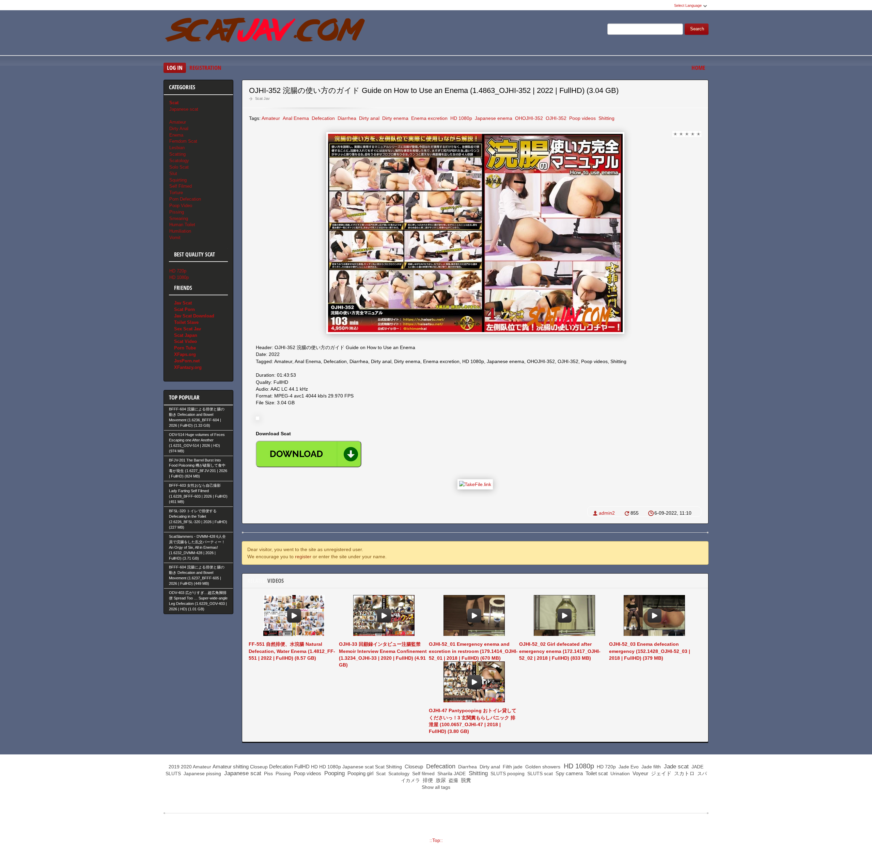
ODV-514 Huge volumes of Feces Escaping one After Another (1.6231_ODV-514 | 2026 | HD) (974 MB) (197, 443)
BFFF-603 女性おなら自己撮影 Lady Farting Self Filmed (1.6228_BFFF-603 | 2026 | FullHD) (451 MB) (198, 493)
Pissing (176, 212)
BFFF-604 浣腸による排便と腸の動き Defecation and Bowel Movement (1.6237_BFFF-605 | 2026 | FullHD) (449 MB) (196, 575)
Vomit (175, 237)
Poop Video (180, 205)
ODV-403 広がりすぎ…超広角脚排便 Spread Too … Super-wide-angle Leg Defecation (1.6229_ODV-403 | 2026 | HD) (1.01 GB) (198, 601)
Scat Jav (262, 98)
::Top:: (436, 840)
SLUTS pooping (507, 773)
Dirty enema (394, 118)
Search (697, 29)
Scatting (177, 154)
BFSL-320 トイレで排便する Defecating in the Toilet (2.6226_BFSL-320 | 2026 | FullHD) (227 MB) (198, 519)
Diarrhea (346, 118)
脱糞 (465, 780)
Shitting (605, 118)
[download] (308, 454)
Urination (619, 773)
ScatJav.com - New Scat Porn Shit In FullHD (266, 33)
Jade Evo (628, 766)
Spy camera (568, 773)
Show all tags (436, 787)
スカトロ (684, 773)
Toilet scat (596, 773)
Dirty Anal (178, 128)
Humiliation (180, 231)
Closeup (259, 766)
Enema (176, 135)
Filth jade (512, 766)
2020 (186, 766)
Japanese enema (492, 118)
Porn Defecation (185, 199)
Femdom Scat (183, 141)
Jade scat (675, 766)
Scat (380, 766)
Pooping (334, 773)
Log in (175, 68)
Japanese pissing (201, 773)
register (303, 556)
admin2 (607, 513)
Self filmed (423, 773)
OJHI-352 (555, 118)
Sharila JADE (451, 773)
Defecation (322, 118)
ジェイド (660, 773)
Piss (268, 773)
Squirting (178, 180)
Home (698, 68)
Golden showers (542, 766)
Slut (173, 173)
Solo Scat (179, 167)
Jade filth (650, 766)
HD (314, 766)
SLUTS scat (539, 773)
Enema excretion (429, 118)
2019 (174, 766)
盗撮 (452, 780)
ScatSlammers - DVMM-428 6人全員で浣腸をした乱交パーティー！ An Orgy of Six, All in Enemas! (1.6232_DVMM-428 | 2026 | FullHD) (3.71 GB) (197, 547)
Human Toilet (182, 224)
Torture (176, 192)
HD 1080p (460, 118)
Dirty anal (368, 118)
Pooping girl (359, 773)
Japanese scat (183, 109)
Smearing (178, 218)
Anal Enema (295, 118)
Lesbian (177, 147)
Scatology (179, 160)
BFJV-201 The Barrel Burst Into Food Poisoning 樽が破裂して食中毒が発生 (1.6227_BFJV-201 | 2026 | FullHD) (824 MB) (198, 468)
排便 (427, 780)
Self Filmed (180, 186)
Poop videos (582, 118)
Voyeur (639, 773)
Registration (205, 68)
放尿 (440, 780)
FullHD (302, 766)
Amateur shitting (231, 766)
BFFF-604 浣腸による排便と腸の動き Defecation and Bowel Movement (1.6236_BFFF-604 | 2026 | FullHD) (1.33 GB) (196, 417)
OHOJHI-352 (528, 118)
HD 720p (177, 270)
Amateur (271, 118)
